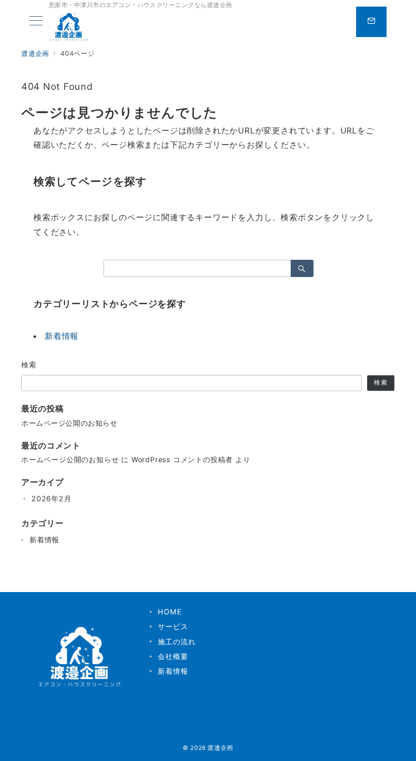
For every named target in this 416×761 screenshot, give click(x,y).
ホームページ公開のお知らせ (69, 423)
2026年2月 (51, 498)
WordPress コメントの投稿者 (182, 459)
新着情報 (62, 336)
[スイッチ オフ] (371, 22)
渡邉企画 (220, 747)
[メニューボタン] (36, 21)
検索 (29, 364)
